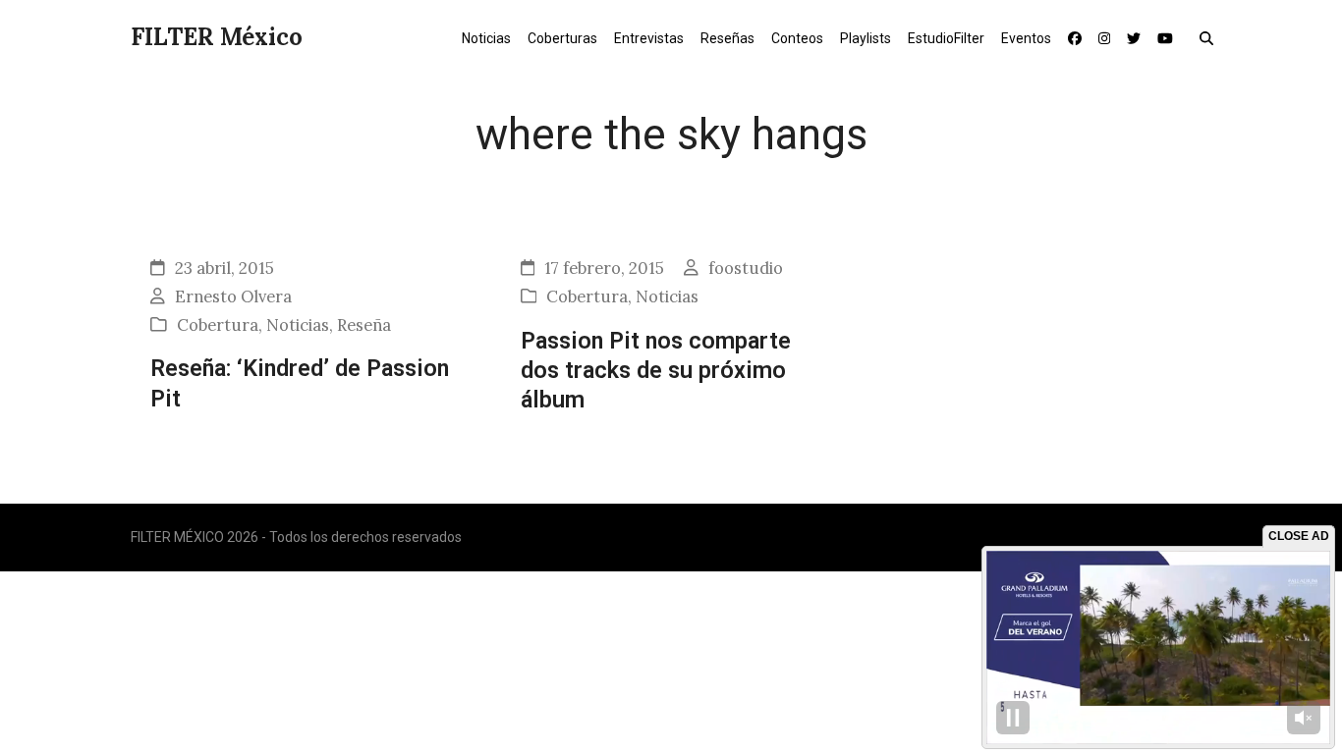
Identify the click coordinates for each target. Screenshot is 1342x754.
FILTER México (217, 37)
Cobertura (217, 325)
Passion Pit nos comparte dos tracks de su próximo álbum (656, 370)
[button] (1211, 37)
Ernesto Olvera (233, 296)
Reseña (364, 325)
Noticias (297, 325)
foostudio (745, 268)
